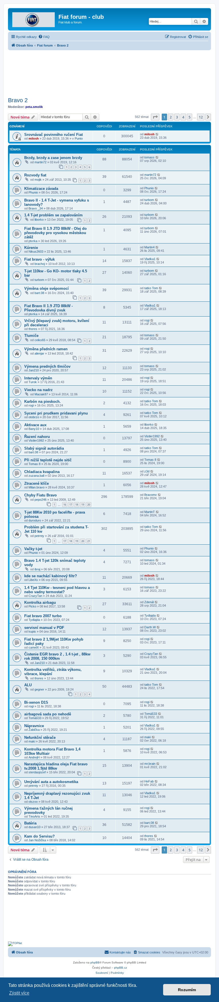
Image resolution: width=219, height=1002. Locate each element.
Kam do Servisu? (39, 836)
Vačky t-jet (33, 549)
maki (32, 741)
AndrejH (34, 757)
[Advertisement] (109, 72)
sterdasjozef (37, 772)
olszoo (33, 801)
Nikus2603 (36, 251)
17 (70, 504)
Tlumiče (31, 335)
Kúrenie (31, 248)
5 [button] (189, 117)
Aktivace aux (35, 425)
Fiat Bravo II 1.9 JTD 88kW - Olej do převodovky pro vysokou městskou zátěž (55, 232)
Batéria (30, 823)
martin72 (40, 162)
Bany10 (34, 428)
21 (88, 541)
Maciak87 (41, 394)
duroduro (35, 520)
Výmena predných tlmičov (47, 366)
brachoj (40, 263)
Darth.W (150, 627)
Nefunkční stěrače (40, 737)
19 (82, 504)
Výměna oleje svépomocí (46, 288)
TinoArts (34, 816)
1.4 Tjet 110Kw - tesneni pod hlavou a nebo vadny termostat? (57, 589)
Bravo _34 (36, 208)
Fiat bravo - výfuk (39, 259)
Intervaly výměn (38, 378)
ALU (28, 685)
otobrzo (34, 417)
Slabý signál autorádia (44, 448)
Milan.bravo (36, 487)
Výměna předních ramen (46, 349)
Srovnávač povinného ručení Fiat (53, 134)
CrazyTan (35, 595)
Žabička (34, 729)
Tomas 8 (34, 464)
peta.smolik (34, 106)
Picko (32, 606)
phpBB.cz (120, 967)
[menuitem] (44, 36)
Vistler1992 (36, 440)
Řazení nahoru (37, 436)
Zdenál (149, 602)
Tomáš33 (35, 718)
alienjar (39, 353)
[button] (155, 117)
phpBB (95, 962)
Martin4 (149, 247)
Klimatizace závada (41, 188)
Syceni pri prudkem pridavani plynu (56, 413)
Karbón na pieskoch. (42, 401)
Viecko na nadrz (38, 390)
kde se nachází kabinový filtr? (50, 576)
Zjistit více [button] (19, 993)
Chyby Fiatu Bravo (40, 495)
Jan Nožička (37, 840)
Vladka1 (149, 259)
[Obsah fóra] (33, 18)
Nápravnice (34, 726)
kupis (32, 631)
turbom (149, 200)
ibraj (37, 569)
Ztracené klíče (36, 483)
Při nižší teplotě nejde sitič (48, 460)
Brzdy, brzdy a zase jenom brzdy (53, 158)
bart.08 (39, 293)
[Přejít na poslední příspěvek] (157, 134)
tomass (149, 157)
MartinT (149, 512)
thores (33, 329)
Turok (33, 382)
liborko (39, 219)
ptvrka (33, 241)
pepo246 (40, 499)
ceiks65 (40, 340)
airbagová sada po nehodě (47, 714)
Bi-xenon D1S (36, 702)
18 (76, 504)
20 (88, 504)
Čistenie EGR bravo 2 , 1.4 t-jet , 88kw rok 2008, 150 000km (57, 656)
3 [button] (177, 117)
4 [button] (183, 117)
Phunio (33, 192)
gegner (39, 689)
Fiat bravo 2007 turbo (43, 616)
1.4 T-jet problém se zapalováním (53, 215)
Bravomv (150, 494)
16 (64, 504)
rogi (146, 320)
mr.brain (149, 763)
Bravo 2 (18, 100)
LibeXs (33, 580)
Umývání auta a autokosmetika (51, 782)
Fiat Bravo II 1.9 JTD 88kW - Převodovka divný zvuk (48, 308)
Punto (79, 138)
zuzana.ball (36, 475)
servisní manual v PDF (44, 627)
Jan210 (34, 370)
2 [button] (171, 117)
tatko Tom (151, 288)
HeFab (149, 781)
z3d (146, 471)
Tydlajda (34, 619)
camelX (34, 647)
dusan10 (34, 827)
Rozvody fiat (35, 175)
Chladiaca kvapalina (42, 472)
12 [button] (201, 117)
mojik (38, 179)
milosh (34, 138)
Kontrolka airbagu (40, 602)
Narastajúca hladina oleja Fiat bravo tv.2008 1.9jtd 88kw (56, 766)
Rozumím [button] (187, 989)
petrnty (39, 536)
